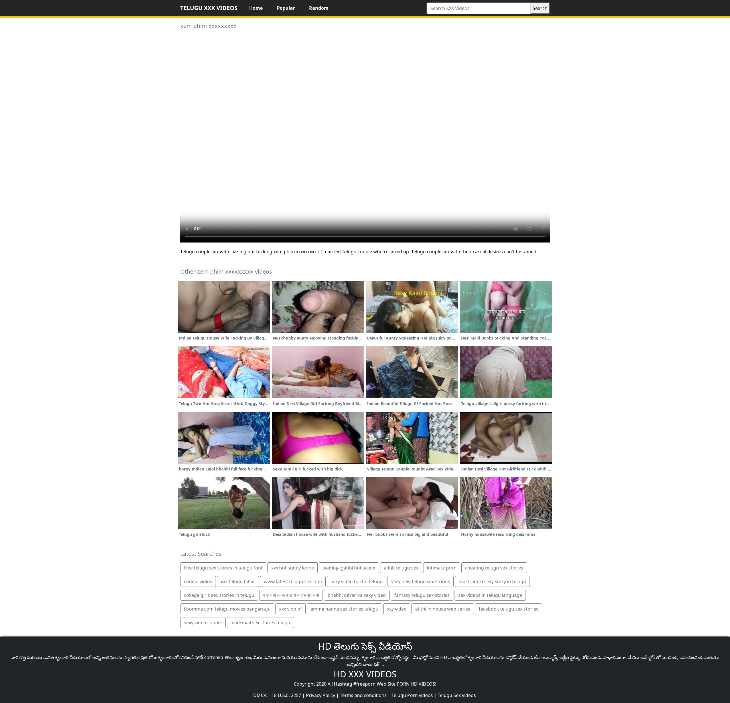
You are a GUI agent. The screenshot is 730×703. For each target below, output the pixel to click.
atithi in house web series (442, 609)
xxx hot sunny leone (292, 568)
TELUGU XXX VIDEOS (209, 8)
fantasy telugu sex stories (422, 595)
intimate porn (442, 568)
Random (318, 8)
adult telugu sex (401, 568)
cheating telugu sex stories (494, 568)
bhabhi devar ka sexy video (357, 595)
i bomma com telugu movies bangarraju (227, 609)
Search (540, 8)
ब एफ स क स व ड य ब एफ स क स (291, 595)
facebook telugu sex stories (508, 609)
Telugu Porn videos (412, 695)
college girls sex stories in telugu (219, 595)
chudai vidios (198, 581)
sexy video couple (203, 622)
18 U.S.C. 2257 (286, 695)
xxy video (397, 609)
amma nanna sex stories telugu (344, 609)
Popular (286, 8)
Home (256, 8)
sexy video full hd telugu (356, 581)
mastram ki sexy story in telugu (492, 581)
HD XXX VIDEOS (365, 674)
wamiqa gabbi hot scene (349, 568)
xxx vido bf (290, 609)
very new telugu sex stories (420, 581)
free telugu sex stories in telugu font (223, 568)
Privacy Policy (320, 695)
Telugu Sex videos (457, 695)
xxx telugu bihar (238, 581)
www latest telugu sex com (293, 581)
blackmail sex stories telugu (260, 622)
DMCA (260, 695)
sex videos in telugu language (490, 595)
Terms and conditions (363, 695)
